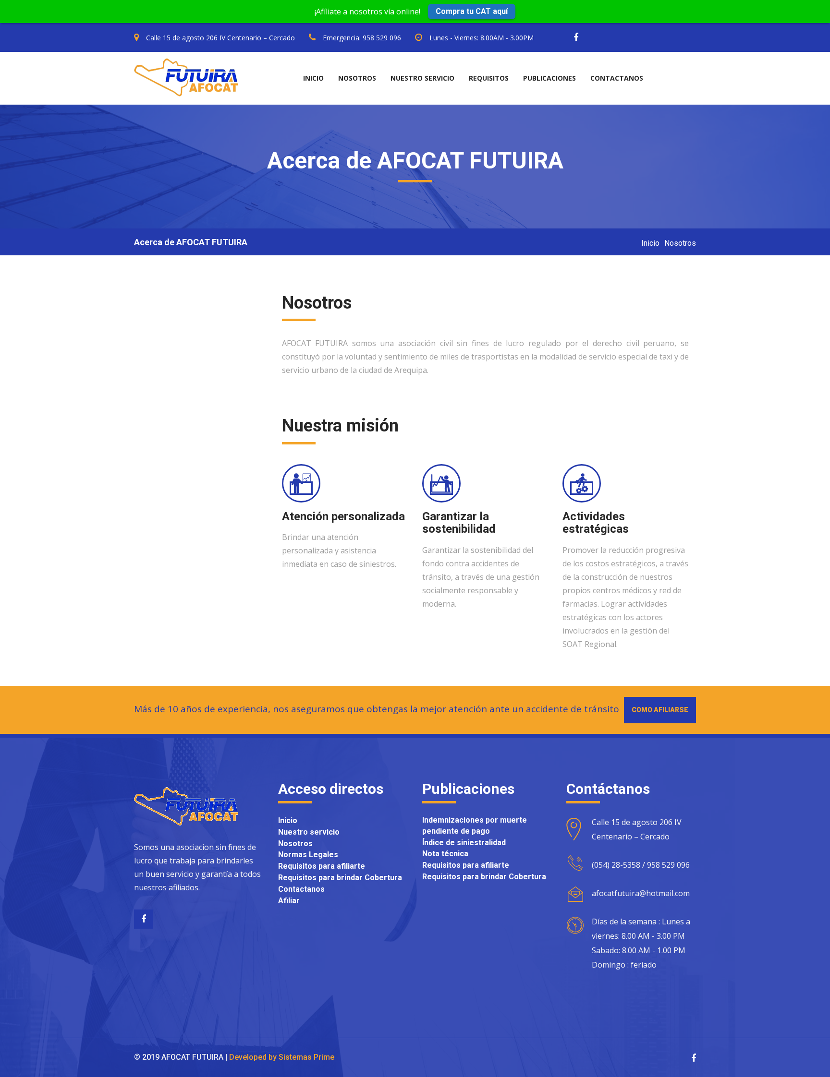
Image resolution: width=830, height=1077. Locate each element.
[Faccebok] (143, 919)
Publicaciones (549, 78)
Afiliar (289, 900)
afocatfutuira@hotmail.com (641, 893)
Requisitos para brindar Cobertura (340, 877)
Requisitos (489, 78)
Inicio (313, 78)
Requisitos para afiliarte (321, 866)
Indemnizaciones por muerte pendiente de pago (474, 825)
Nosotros (357, 78)
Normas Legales (308, 854)
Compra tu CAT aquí (472, 11)
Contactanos (616, 78)
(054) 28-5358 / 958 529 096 (641, 865)
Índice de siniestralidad (464, 842)
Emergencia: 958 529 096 (362, 37)
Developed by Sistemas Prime (281, 1057)
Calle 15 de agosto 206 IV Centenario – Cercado (220, 37)
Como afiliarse (660, 710)
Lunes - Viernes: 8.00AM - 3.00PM (481, 37)
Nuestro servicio (422, 78)
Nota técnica (445, 853)
